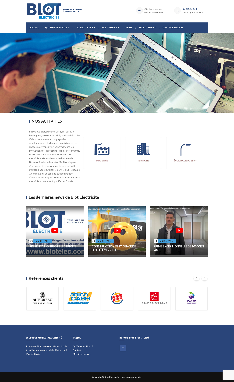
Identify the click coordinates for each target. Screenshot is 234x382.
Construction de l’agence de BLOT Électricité (114, 248)
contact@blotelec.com (193, 12)
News (128, 27)
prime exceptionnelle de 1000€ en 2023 (179, 248)
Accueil (34, 27)
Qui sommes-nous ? (57, 27)
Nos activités (84, 27)
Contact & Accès (173, 27)
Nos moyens (109, 27)
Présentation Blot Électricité (52, 246)
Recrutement (147, 27)
